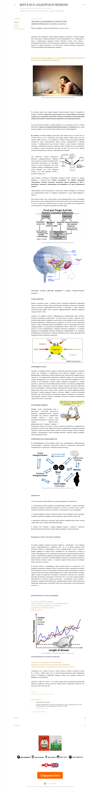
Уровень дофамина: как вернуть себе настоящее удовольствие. (49, 603)
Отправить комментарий (38, 711)
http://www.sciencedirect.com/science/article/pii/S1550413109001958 (50, 664)
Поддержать (60, 11)
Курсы (33, 11)
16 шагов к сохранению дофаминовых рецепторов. (46, 605)
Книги (28, 11)
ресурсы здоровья (19, 29)
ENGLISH (52, 11)
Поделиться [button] (17, 18)
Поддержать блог (50, 775)
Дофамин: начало (36, 610)
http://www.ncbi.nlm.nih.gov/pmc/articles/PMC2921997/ (46, 662)
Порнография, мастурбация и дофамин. (42, 607)
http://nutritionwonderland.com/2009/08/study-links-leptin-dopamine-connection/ (53, 666)
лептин (16, 25)
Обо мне (39, 11)
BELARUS (46, 11)
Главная (22, 11)
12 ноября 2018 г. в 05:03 (42, 708)
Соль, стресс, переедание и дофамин (42, 601)
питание (16, 27)
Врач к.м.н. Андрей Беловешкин (44, 4)
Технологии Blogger (51, 783)
